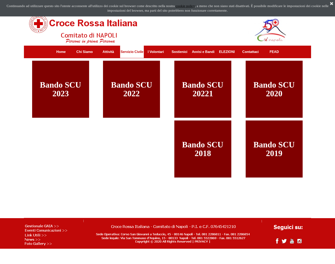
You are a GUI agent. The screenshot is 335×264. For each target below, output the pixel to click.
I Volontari (156, 52)
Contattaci (250, 52)
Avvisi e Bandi (203, 52)
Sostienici (179, 52)
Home (61, 52)
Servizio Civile (132, 52)
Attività (108, 52)
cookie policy (185, 6)
